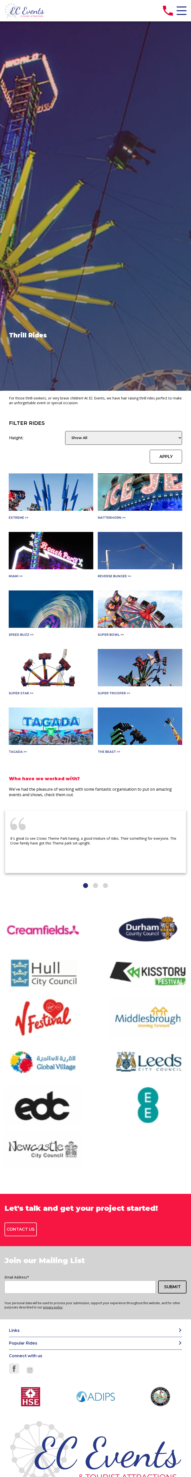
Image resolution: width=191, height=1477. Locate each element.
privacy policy (52, 1307)
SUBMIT (172, 1286)
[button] (85, 885)
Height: (16, 438)
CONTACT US (21, 1229)
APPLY (166, 456)
